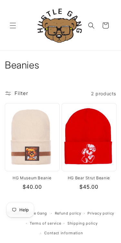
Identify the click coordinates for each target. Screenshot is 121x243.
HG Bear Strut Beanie (89, 177)
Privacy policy (100, 213)
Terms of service (45, 223)
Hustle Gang (35, 213)
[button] (13, 25)
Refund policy (68, 213)
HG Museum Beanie (32, 177)
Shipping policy (82, 223)
